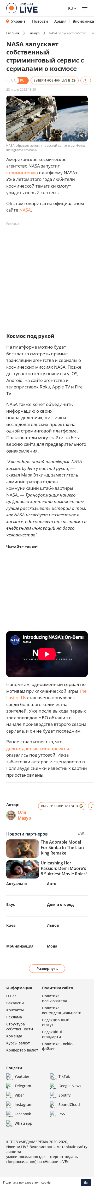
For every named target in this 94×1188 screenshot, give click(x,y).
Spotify (64, 1095)
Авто (51, 883)
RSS (61, 1113)
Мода (52, 946)
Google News (69, 1085)
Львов (53, 925)
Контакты (15, 1009)
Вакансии (15, 1002)
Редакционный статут (55, 1022)
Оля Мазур (24, 815)
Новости (40, 21)
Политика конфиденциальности (61, 1010)
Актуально (16, 883)
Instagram (23, 1104)
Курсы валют (18, 1043)
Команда (14, 1036)
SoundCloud (69, 1104)
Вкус (10, 904)
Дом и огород (60, 904)
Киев (11, 925)
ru (70, 8)
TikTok (64, 1076)
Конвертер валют (22, 1050)
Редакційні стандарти (52, 1034)
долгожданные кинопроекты (37, 748)
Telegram (23, 1085)
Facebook (23, 1113)
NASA (25, 210)
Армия (60, 21)
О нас (11, 995)
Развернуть (47, 968)
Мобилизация (19, 946)
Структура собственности (19, 1026)
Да (86, 1182)
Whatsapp (23, 1123)
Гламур (33, 33)
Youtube (22, 1076)
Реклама (14, 1016)
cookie (46, 1182)
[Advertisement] (47, 275)
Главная (12, 33)
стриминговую (22, 173)
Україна (18, 21)
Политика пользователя (54, 998)
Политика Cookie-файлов (58, 1046)
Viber (19, 1095)
